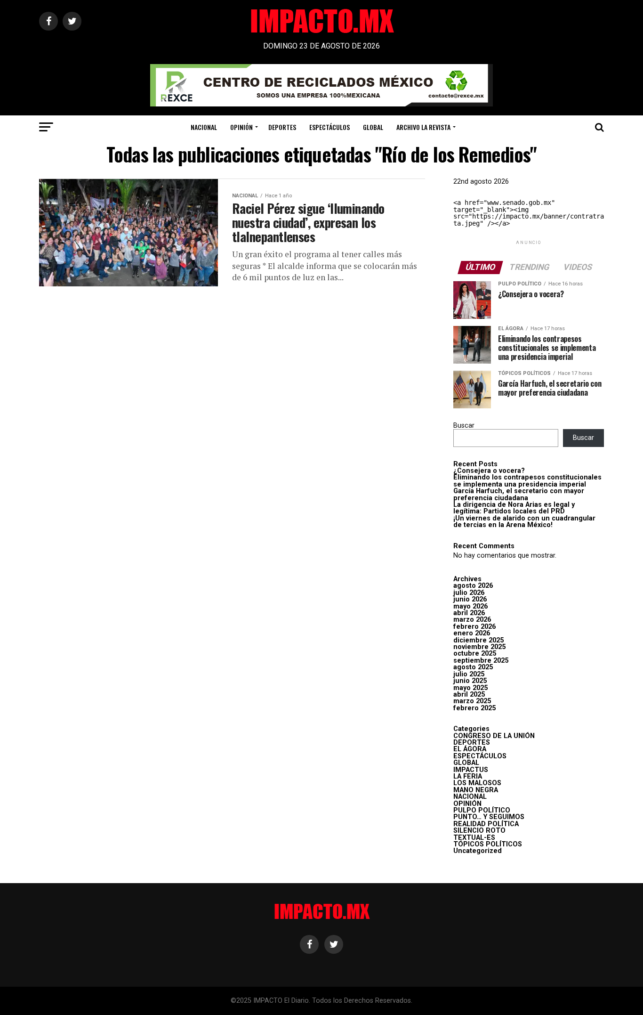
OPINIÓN (241, 127)
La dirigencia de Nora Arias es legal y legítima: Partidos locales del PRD (514, 508)
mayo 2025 (470, 688)
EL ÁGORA (469, 749)
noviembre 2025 (479, 647)
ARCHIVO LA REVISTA (423, 127)
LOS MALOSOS (477, 783)
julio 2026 (468, 593)
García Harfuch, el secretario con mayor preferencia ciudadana (518, 494)
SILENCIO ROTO (479, 831)
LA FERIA (467, 776)
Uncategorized (477, 851)
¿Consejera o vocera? (489, 471)
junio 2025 (470, 681)
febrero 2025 (474, 708)
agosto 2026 (473, 586)
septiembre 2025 (480, 661)
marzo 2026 (472, 620)
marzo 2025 (472, 701)
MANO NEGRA (475, 790)
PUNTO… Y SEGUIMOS (488, 817)
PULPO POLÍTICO (481, 810)
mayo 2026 (470, 606)
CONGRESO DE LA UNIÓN (494, 736)
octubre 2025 (474, 654)
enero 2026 (471, 633)
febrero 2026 (474, 627)
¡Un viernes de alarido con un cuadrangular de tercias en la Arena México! (524, 521)
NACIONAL (204, 127)
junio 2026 (470, 599)
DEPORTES (282, 127)
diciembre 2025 (478, 640)
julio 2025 (468, 674)
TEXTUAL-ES (474, 838)
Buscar (463, 426)
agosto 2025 (473, 667)
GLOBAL (373, 127)
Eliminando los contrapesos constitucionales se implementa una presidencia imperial (527, 480)
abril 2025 (469, 694)
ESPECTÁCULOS (329, 127)
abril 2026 (469, 613)
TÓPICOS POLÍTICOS (487, 844)
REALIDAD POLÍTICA (486, 824)
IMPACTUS (470, 770)
